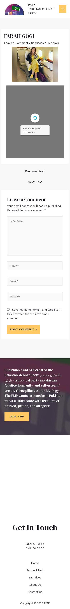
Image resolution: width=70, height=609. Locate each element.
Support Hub (35, 570)
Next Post (35, 182)
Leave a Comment (16, 43)
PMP (31, 4)
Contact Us (35, 592)
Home (35, 563)
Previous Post (35, 171)
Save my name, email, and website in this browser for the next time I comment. (34, 314)
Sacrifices (37, 43)
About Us (35, 584)
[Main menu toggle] (63, 9)
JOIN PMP (17, 416)
